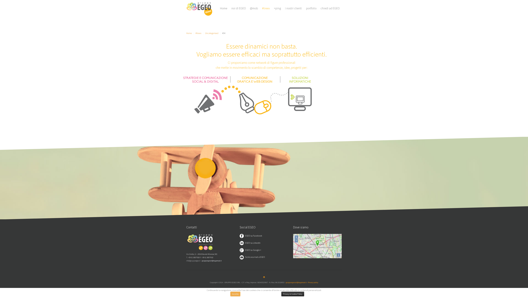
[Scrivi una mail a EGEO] (242, 257)
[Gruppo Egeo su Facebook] (242, 235)
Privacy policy (313, 283)
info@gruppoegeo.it (193, 261)
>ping (277, 8)
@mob (254, 8)
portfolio (311, 8)
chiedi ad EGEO (330, 8)
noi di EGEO (238, 8)
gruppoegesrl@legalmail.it (212, 261)
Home (223, 8)
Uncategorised (211, 33)
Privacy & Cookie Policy (292, 294)
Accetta (235, 294)
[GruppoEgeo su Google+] (242, 250)
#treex (266, 8)
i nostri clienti (293, 8)
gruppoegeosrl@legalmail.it (296, 283)
